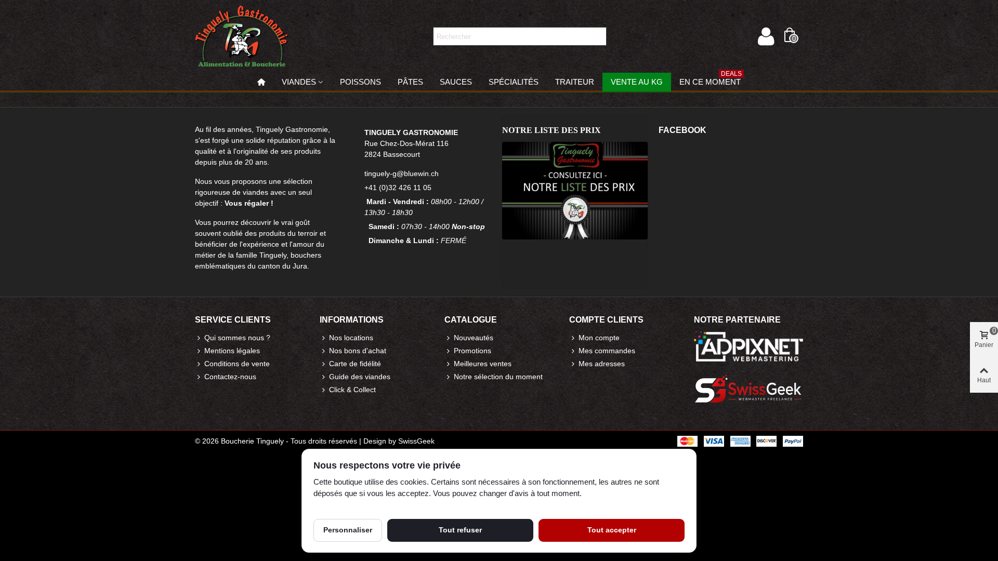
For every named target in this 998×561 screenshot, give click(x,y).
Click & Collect (352, 389)
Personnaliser (347, 530)
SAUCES (456, 81)
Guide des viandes (359, 376)
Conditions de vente (237, 363)
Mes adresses (602, 363)
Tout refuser (460, 530)
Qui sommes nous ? (237, 337)
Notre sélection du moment (498, 376)
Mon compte (599, 337)
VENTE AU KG (637, 81)
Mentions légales (232, 350)
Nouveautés (473, 337)
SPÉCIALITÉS (514, 81)
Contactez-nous (230, 376)
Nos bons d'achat (357, 350)
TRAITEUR (574, 81)
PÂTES (410, 81)
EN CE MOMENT (710, 79)
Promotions (472, 350)
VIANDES (299, 81)
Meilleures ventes (482, 363)
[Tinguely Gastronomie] (241, 36)
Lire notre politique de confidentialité (373, 505)
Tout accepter (611, 530)
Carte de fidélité (355, 363)
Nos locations (351, 337)
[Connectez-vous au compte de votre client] (765, 36)
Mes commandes (607, 350)
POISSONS (360, 81)
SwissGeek (416, 441)
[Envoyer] (597, 36)
